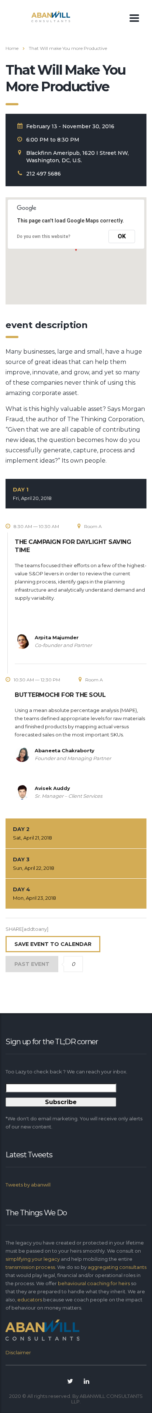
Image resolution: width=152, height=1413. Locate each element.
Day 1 (32, 493)
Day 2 (32, 833)
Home (12, 48)
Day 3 (33, 863)
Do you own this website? (43, 236)
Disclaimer (18, 1352)
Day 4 (34, 893)
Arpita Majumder (57, 637)
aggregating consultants (117, 1267)
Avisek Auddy (52, 788)
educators (30, 1300)
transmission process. (31, 1267)
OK (122, 236)
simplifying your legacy (33, 1259)
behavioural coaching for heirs (94, 1283)
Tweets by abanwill (28, 1185)
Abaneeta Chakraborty (64, 750)
